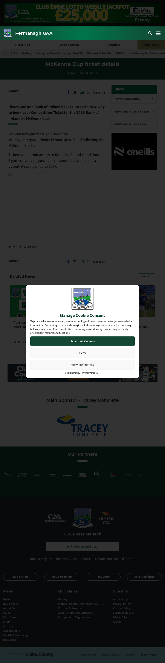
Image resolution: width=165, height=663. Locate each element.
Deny (82, 353)
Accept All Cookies (82, 341)
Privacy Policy (90, 373)
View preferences (82, 365)
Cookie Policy (72, 373)
